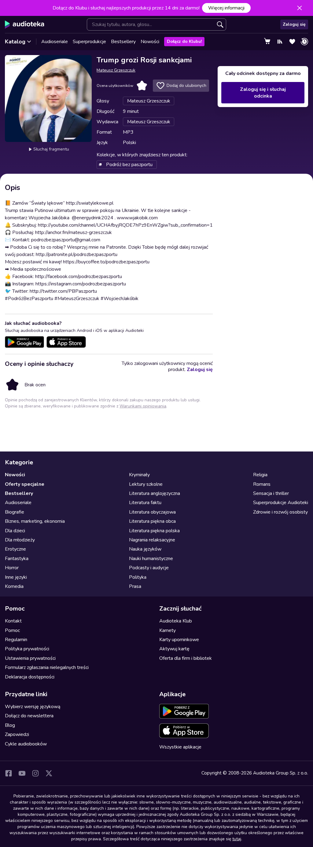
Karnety (167, 630)
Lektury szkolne (146, 484)
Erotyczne (15, 549)
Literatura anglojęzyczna (154, 493)
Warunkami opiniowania (143, 406)
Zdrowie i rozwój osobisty (280, 512)
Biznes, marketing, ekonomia (35, 521)
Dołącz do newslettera (29, 715)
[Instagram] (35, 773)
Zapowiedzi (17, 734)
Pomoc (12, 630)
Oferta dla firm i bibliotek (185, 658)
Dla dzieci (15, 530)
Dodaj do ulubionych (186, 85)
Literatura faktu (145, 502)
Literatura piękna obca (152, 521)
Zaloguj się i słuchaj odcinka (263, 92)
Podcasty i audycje (149, 567)
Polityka (137, 577)
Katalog (15, 41)
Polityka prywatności (27, 648)
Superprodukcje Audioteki (280, 502)
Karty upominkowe (179, 639)
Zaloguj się (294, 24)
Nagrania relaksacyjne (152, 540)
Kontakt (13, 621)
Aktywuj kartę (174, 648)
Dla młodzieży (20, 540)
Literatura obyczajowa (152, 512)
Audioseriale (54, 41)
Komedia (14, 586)
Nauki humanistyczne (151, 558)
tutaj (236, 839)
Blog (10, 725)
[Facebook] (8, 773)
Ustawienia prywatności (30, 658)
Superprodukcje (89, 41)
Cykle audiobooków (26, 744)
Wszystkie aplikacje (180, 747)
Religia (260, 474)
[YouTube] (22, 773)
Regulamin (16, 639)
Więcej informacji (226, 8)
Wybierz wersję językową (32, 706)
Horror (12, 567)
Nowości (150, 41)
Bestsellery (123, 41)
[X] (49, 773)
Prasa (135, 586)
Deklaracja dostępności (29, 677)
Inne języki (16, 577)
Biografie (14, 512)
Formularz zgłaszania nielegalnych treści (47, 667)
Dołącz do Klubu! (184, 41)
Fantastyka (16, 558)
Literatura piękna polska (154, 530)
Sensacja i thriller (271, 493)
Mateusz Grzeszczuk (116, 70)
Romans (262, 484)
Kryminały (139, 474)
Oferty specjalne (24, 484)
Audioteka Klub (175, 621)
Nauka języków (145, 549)
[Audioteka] (24, 24)
